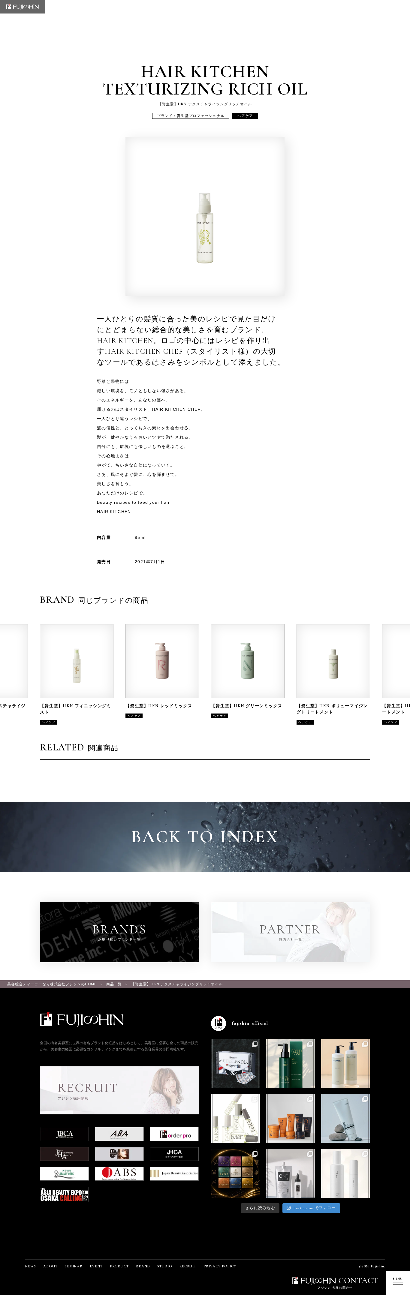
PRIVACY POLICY (219, 1266)
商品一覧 (114, 984)
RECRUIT (188, 1266)
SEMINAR (74, 1266)
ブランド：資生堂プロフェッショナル (191, 116)
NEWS (30, 1266)
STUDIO (164, 1266)
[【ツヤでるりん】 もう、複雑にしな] (235, 1173)
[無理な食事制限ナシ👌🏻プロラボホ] (235, 1063)
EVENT (96, 1266)
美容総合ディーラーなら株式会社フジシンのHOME (52, 984)
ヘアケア (245, 116)
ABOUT (50, 1266)
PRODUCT (119, 1266)
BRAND (143, 1266)
